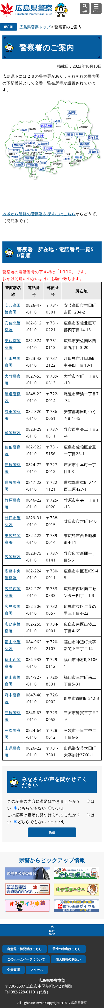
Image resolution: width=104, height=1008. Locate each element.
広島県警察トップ (34, 27)
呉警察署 (13, 432)
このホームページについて (26, 959)
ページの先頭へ (52, 930)
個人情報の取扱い (68, 959)
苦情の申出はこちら (66, 949)
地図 (67, 986)
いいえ (58, 808)
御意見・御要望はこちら (24, 949)
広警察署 (13, 556)
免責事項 (13, 969)
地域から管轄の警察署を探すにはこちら (38, 213)
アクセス (36, 969)
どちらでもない (32, 808)
